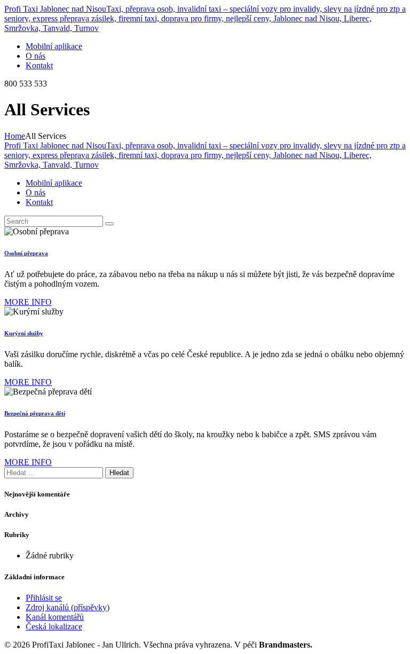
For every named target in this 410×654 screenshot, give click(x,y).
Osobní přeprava (26, 253)
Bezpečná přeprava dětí (34, 413)
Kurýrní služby (23, 333)
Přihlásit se (44, 597)
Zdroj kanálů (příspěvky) (67, 607)
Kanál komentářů (55, 616)
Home (14, 135)
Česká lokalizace (54, 626)
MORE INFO (28, 301)
